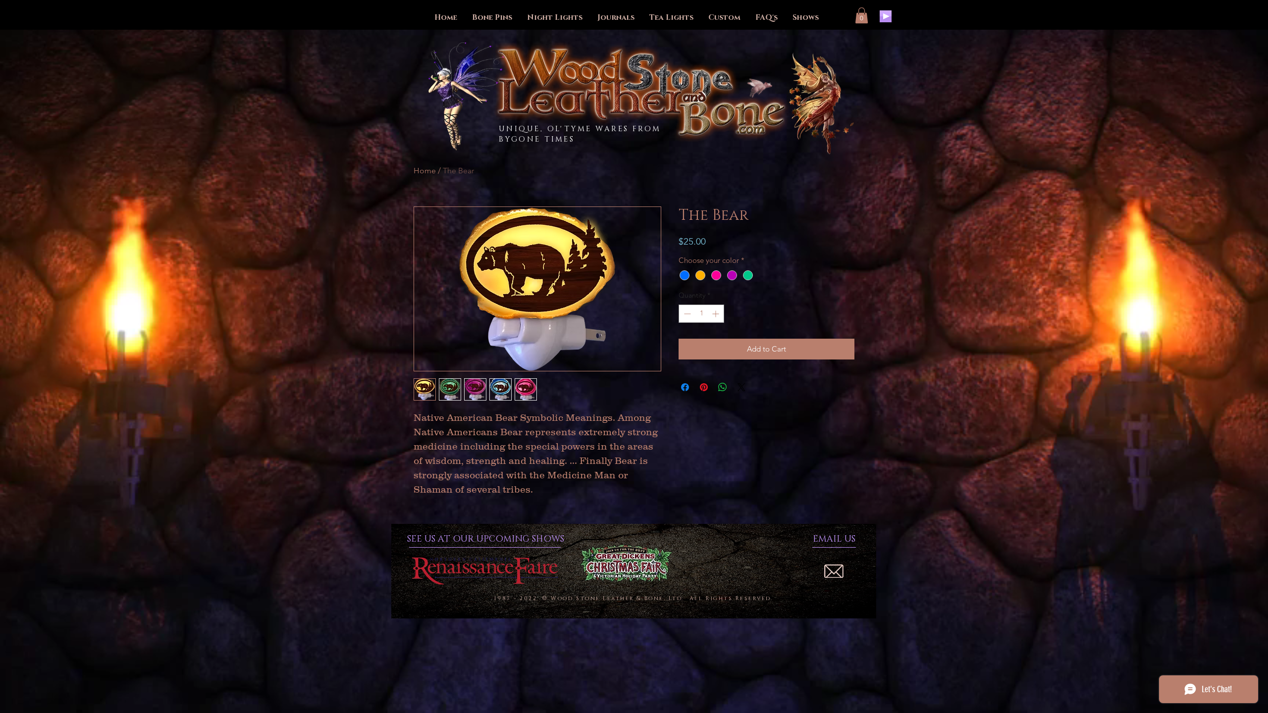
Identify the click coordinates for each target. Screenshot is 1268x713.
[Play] (886, 16)
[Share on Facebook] (685, 387)
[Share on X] (741, 387)
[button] (861, 15)
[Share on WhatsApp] (723, 387)
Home (425, 170)
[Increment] (716, 313)
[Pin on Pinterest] (704, 387)
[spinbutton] (701, 313)
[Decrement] (686, 313)
